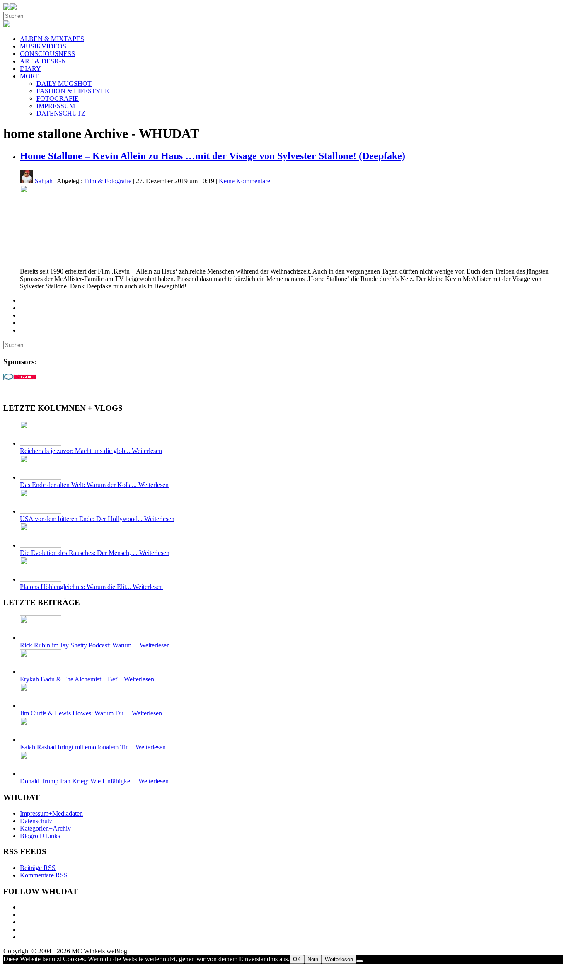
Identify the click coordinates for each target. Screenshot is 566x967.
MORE (29, 76)
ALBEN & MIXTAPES (52, 38)
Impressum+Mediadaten (51, 813)
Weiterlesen (339, 959)
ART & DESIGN (43, 61)
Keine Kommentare (244, 180)
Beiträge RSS (38, 867)
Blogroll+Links (40, 835)
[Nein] (359, 961)
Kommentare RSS (44, 875)
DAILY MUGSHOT (64, 83)
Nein (312, 959)
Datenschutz (36, 820)
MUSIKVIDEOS (43, 46)
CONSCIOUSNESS (47, 53)
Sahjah (44, 180)
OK (297, 959)
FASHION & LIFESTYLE (72, 91)
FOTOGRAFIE (57, 98)
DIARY (30, 68)
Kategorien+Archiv (45, 828)
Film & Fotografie (107, 180)
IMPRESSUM (55, 105)
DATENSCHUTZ (60, 113)
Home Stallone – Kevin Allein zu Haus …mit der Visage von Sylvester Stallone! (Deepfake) (212, 155)
